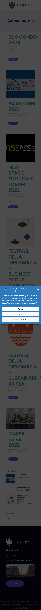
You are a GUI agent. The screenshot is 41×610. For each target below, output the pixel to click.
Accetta (20, 309)
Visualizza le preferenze (20, 319)
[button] (38, 290)
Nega (20, 314)
